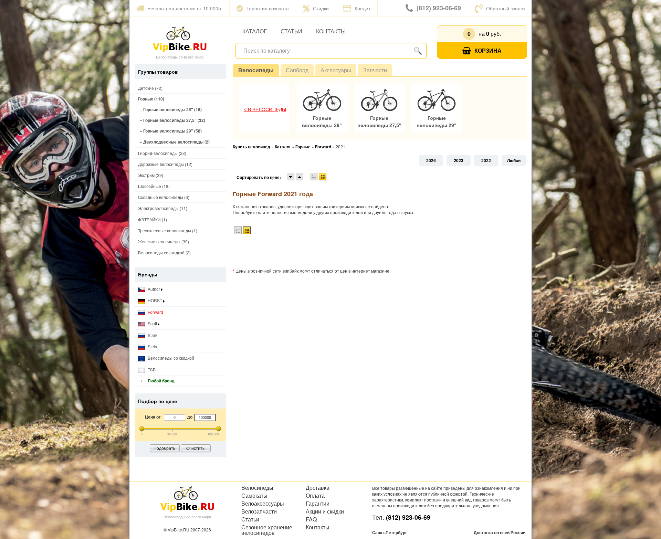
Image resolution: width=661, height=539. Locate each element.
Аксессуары (336, 70)
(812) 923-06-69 (439, 7)
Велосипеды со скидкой (170, 358)
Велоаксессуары (262, 503)
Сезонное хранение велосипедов (266, 530)
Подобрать (164, 448)
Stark (152, 335)
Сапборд (297, 70)
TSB (151, 369)
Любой (514, 160)
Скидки (321, 8)
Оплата (315, 495)
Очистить (195, 448)
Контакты (331, 31)
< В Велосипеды (265, 109)
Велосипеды (256, 70)
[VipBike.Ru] (179, 39)
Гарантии (317, 503)
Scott (152, 323)
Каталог (254, 31)
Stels (152, 346)
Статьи (291, 31)
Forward (155, 312)
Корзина (488, 50)
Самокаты (254, 495)
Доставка (317, 487)
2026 (431, 160)
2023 (458, 160)
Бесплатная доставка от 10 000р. (184, 8)
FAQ (311, 519)
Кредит (362, 8)
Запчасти (375, 70)
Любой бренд (161, 381)
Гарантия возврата (267, 8)
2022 (486, 160)
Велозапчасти (259, 511)
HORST (155, 300)
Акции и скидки (325, 511)
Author (154, 289)
